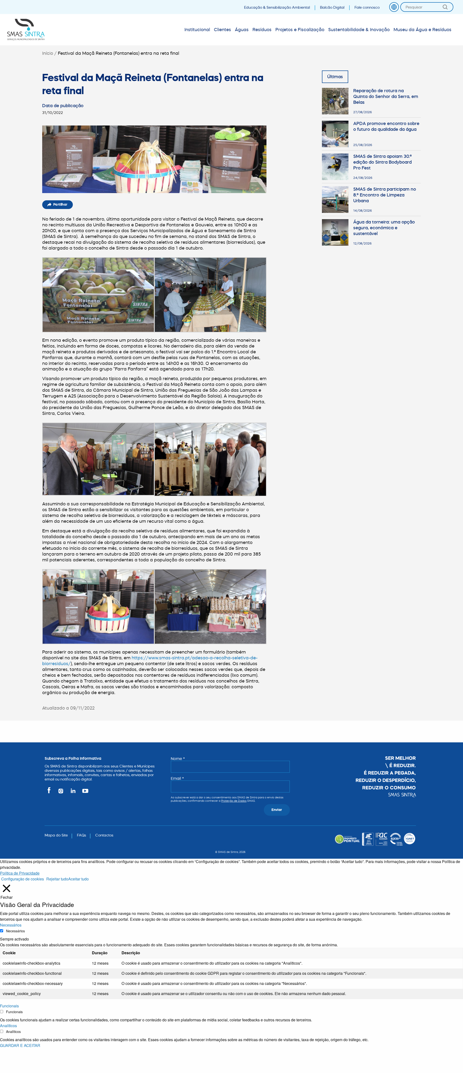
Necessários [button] (10, 925)
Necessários (15, 930)
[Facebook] (50, 793)
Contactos (104, 835)
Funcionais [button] (9, 1006)
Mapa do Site (56, 835)
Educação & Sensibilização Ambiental (277, 7)
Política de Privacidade (20, 873)
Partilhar (60, 204)
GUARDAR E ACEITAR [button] (20, 1045)
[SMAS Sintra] (26, 29)
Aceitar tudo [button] (78, 879)
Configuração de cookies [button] (22, 879)
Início (47, 53)
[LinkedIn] (73, 793)
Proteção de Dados (233, 800)
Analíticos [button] (8, 1025)
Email (177, 778)
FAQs (81, 835)
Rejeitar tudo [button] (57, 879)
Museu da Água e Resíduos (422, 29)
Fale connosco (367, 7)
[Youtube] (84, 793)
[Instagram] (61, 793)
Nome (178, 758)
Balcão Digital (332, 7)
